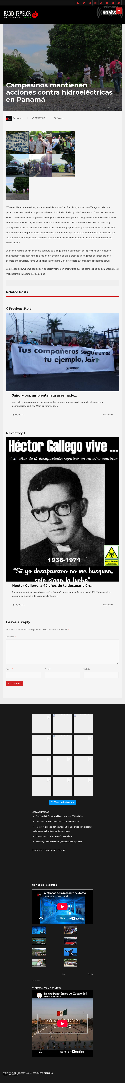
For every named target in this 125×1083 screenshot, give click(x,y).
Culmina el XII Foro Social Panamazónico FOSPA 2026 (59, 816)
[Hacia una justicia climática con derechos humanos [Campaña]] (70, 941)
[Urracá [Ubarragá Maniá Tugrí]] (70, 952)
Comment (11, 637)
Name (9, 669)
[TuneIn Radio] (113, 3)
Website (87, 669)
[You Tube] (101, 3)
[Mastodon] (119, 3)
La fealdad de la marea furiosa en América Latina (57, 821)
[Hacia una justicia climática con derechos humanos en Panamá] (39, 952)
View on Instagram (64, 802)
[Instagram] (95, 3)
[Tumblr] (107, 3)
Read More (107, 415)
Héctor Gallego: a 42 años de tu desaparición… (52, 585)
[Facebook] (78, 3)
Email (48, 669)
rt (22, 118)
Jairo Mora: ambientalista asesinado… (44, 395)
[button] (41, 723)
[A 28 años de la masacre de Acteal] (39, 930)
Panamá (60, 118)
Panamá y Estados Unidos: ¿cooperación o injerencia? (59, 842)
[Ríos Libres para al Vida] (39, 941)
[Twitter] (84, 3)
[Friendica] (90, 3)
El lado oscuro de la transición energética (54, 836)
